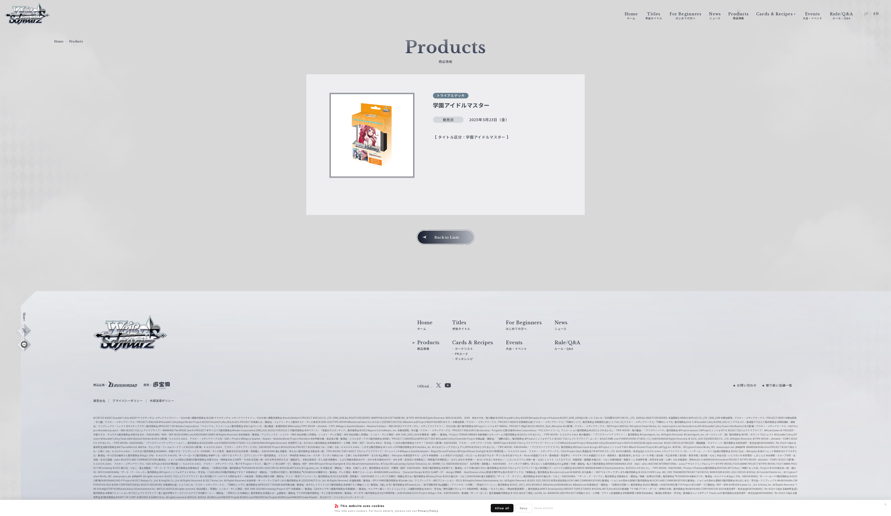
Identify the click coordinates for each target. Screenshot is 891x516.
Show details (543, 508)
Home (59, 41)
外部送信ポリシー (162, 400)
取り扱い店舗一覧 (779, 385)
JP (866, 14)
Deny (524, 508)
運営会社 (99, 400)
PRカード (461, 354)
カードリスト (464, 348)
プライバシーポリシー (127, 400)
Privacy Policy (428, 511)
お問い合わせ (747, 385)
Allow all (502, 508)
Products (76, 41)
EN (876, 14)
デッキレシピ (464, 359)
